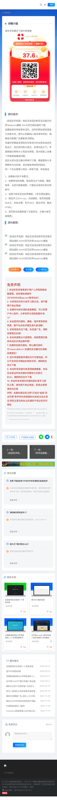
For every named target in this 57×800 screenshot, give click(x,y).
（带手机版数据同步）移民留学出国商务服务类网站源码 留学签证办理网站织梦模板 (42, 453)
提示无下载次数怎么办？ (20, 544)
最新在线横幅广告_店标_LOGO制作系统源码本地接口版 (21, 696)
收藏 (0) (16, 270)
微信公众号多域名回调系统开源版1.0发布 (22, 701)
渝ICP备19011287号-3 (23, 790)
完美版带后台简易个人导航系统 (14, 601)
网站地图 (8, 790)
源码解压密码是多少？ (19, 512)
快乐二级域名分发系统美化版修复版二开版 (21, 691)
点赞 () (43, 270)
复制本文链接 (28, 437)
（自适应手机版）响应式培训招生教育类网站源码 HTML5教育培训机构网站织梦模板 (14, 453)
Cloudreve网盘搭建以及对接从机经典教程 (22, 711)
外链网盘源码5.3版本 (15, 706)
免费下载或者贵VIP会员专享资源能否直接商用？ (29, 481)
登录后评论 (19, 745)
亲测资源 (9, 606)
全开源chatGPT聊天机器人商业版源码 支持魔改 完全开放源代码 (41, 636)
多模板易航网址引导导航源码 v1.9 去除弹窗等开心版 (15, 636)
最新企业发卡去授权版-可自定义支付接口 (21, 686)
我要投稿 (7, 13)
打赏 (29, 270)
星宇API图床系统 (38, 600)
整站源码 (29, 413)
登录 (51, 5)
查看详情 (13, 500)
